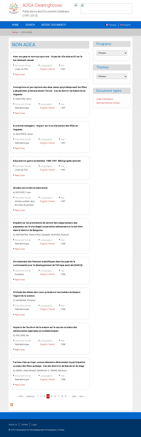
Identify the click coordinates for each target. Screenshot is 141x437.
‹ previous (30, 396)
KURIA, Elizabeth (42, 234)
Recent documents (54, 24)
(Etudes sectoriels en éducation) (30, 188)
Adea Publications (104, 99)
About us (13, 424)
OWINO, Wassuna (58, 370)
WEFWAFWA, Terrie (25, 234)
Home (15, 24)
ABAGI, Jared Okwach (26, 370)
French (51, 69)
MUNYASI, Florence (60, 234)
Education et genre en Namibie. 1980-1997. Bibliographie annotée (47, 161)
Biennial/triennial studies (108, 103)
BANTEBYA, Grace (24, 134)
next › (74, 396)
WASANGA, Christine (25, 300)
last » (81, 396)
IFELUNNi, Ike (22, 335)
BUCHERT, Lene (23, 192)
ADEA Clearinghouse (42, 5)
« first (20, 396)
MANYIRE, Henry (23, 99)
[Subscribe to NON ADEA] (11, 405)
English (127, 25)
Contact (24, 424)
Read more (20, 74)
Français (112, 25)
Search (30, 24)
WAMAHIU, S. (43, 370)
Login (34, 424)
